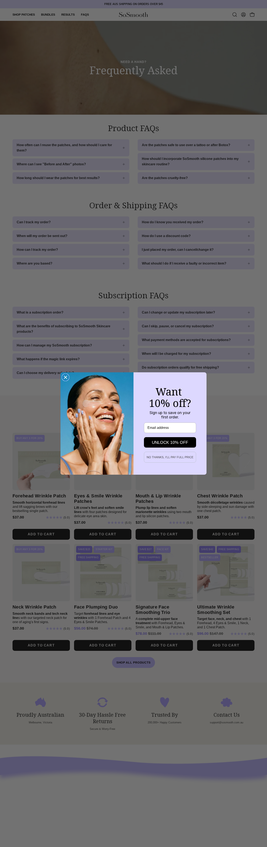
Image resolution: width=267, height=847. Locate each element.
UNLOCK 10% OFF (170, 442)
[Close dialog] (65, 377)
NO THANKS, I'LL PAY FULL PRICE (170, 457)
